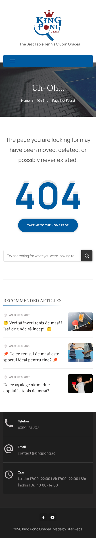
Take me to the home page (48, 225)
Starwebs (74, 529)
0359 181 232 (28, 427)
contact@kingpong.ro (37, 453)
